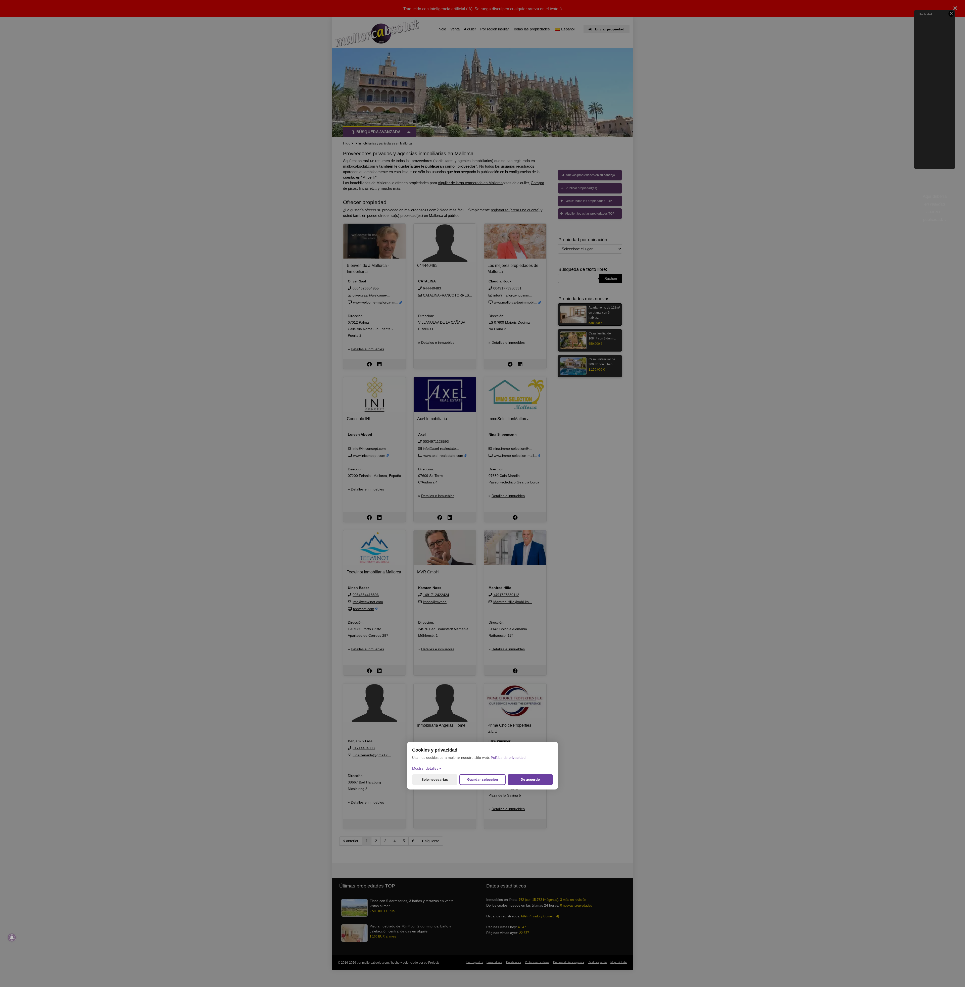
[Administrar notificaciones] (12, 937)
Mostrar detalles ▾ (426, 769)
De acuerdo (530, 779)
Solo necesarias (434, 779)
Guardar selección (482, 779)
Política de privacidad (508, 758)
